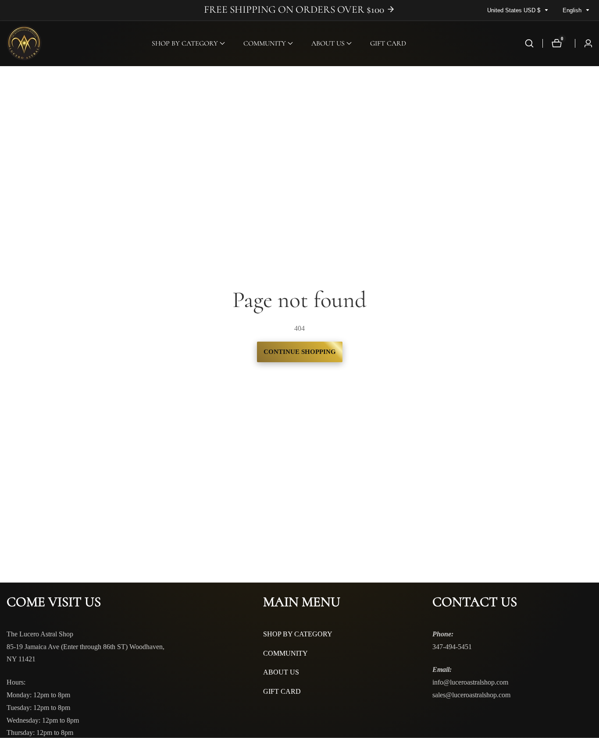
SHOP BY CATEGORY (297, 634)
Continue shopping (300, 351)
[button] (185, 43)
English (573, 10)
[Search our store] (529, 43)
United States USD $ (514, 10)
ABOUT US (281, 672)
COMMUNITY (285, 653)
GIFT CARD (388, 43)
